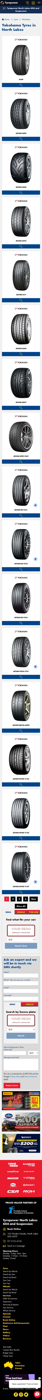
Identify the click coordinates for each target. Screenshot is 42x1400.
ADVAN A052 (21, 241)
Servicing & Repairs (11, 1304)
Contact (6, 1317)
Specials (7, 1313)
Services (7, 1295)
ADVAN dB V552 (21, 564)
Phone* (17, 980)
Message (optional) (11, 1057)
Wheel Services (9, 1310)
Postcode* (8, 995)
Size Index (7, 1347)
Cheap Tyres (8, 1356)
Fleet (5, 1326)
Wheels (6, 1286)
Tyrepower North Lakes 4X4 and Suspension (23, 9)
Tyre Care (7, 1280)
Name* (7, 972)
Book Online (9, 1320)
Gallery (6, 1332)
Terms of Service (30, 1076)
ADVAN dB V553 (21, 618)
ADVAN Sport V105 (21, 833)
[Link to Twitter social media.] (26, 1394)
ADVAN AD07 (21, 402)
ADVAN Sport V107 (21, 887)
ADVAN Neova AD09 (21, 725)
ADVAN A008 (21, 133)
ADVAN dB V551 (21, 510)
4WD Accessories (10, 1298)
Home (6, 19)
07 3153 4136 (14, 1241)
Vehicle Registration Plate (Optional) (14, 1048)
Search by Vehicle (10, 1271)
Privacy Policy (15, 1076)
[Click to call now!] (27, 3)
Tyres (5, 1268)
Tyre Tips (6, 1283)
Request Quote (12, 1085)
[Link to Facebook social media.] (16, 1394)
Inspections (7, 1301)
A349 (21, 80)
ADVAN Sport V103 (21, 779)
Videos (6, 1335)
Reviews (7, 1338)
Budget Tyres (8, 1353)
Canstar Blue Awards (11, 1350)
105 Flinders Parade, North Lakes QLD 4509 (22, 1235)
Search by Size (9, 1274)
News (6, 1329)
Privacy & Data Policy (17, 1389)
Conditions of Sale (31, 1389)
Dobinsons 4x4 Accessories (16, 1323)
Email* (6, 987)
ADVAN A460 (21, 349)
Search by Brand (9, 1277)
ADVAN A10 (21, 295)
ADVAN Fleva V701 (21, 671)
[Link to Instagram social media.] (21, 1394)
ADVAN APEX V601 (21, 456)
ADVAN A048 (21, 187)
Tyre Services (8, 1307)
